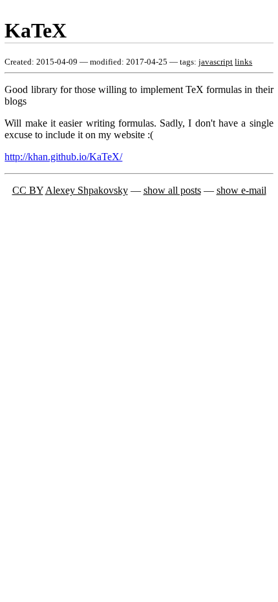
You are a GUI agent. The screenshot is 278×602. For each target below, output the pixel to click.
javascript (215, 62)
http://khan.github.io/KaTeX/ (63, 156)
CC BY (27, 190)
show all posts (172, 190)
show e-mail (241, 190)
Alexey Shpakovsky (86, 190)
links (243, 62)
